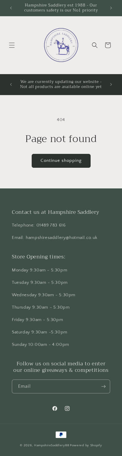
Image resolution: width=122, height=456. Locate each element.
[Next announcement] (111, 7)
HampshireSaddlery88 (51, 445)
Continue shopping (61, 160)
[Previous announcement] (10, 7)
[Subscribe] (103, 386)
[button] (11, 45)
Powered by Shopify (86, 445)
